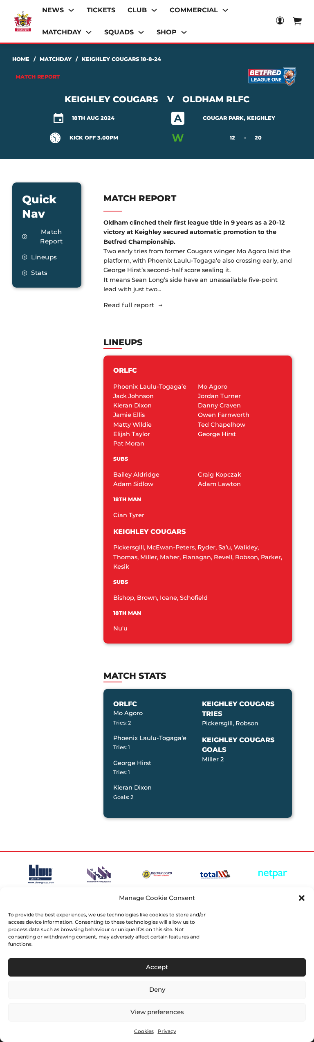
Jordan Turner (219, 396)
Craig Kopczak (219, 474)
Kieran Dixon (132, 405)
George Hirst (217, 434)
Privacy (167, 1031)
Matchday (56, 59)
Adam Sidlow (133, 484)
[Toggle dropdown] (71, 10)
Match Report (51, 236)
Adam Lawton (219, 484)
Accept (157, 967)
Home (20, 59)
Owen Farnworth (223, 415)
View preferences (157, 1012)
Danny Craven (219, 405)
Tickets (101, 10)
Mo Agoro (212, 386)
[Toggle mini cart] (297, 21)
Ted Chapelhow (221, 424)
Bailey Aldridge (136, 474)
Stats (39, 273)
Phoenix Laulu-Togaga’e (149, 386)
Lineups (44, 257)
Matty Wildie (132, 424)
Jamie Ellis (129, 415)
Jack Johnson (133, 396)
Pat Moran (128, 443)
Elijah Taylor (131, 434)
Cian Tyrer (128, 515)
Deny (157, 989)
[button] (302, 898)
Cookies (144, 1031)
